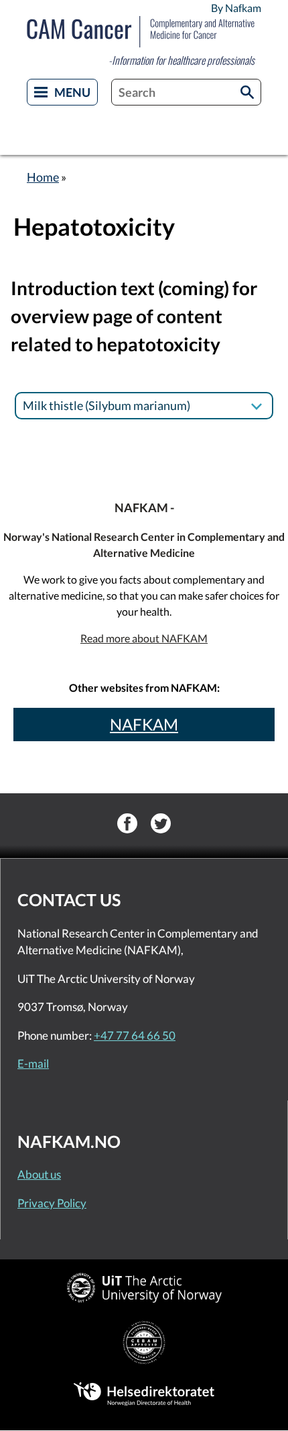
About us (39, 1174)
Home (43, 177)
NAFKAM (144, 724)
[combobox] (186, 92)
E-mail (33, 1063)
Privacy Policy (51, 1203)
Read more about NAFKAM (144, 638)
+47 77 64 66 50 (134, 1035)
